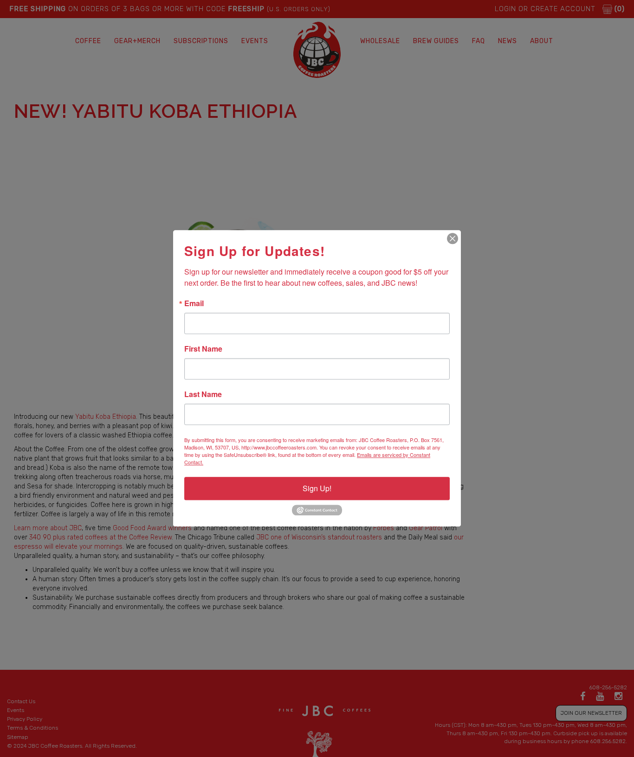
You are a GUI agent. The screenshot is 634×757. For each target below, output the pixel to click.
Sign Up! (317, 488)
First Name (203, 349)
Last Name (203, 394)
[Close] (452, 238)
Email (194, 303)
